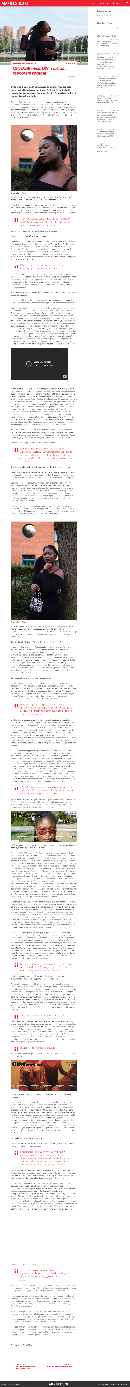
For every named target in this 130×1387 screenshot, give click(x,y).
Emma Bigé (100, 39)
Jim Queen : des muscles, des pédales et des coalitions (107, 43)
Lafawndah (53, 336)
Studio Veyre (124, 1384)
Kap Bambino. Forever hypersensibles (26, 1367)
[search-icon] (122, 3)
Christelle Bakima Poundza (103, 54)
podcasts (104, 3)
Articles (71, 78)
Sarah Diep (101, 76)
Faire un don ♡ (103, 151)
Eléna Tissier (68, 1364)
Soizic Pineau (101, 96)
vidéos (115, 3)
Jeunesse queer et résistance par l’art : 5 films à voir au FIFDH (106, 134)
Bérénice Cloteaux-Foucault (24, 64)
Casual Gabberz (34, 631)
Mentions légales (103, 146)
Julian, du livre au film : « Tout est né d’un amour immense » (107, 100)
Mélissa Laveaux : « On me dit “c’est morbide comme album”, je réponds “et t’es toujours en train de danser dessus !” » (106, 63)
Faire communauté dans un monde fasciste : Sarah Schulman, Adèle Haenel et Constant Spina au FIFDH (108, 117)
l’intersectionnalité (38, 1329)
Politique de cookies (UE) (106, 148)
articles (93, 3)
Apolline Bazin (21, 1364)
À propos (100, 144)
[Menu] (127, 3)
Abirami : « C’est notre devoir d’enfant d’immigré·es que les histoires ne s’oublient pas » (106, 83)
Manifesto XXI (102, 110)
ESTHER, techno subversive (60, 1366)
